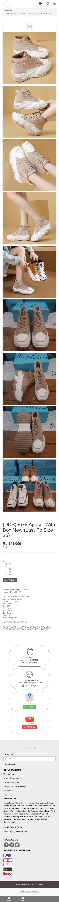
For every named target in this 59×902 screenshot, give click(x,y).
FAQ (5, 795)
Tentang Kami (9, 774)
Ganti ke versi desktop (29, 892)
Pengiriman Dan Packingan (15, 786)
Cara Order (8, 790)
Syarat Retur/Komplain (13, 778)
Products (8, 11)
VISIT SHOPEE (29, 727)
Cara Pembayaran (11, 782)
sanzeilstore (6, 844)
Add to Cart (9, 580)
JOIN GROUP (29, 707)
